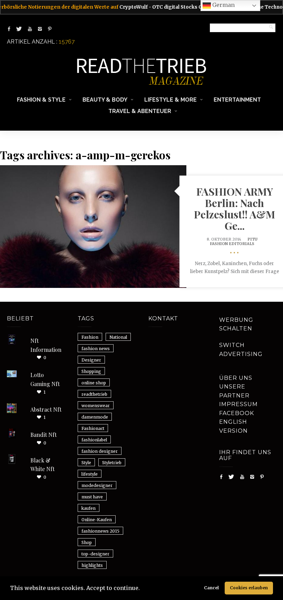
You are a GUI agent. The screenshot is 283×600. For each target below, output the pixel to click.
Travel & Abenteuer (139, 111)
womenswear (95, 405)
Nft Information (45, 345)
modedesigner (97, 485)
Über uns (235, 378)
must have (92, 496)
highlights (92, 565)
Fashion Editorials (232, 243)
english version (233, 426)
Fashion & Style (41, 99)
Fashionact (92, 428)
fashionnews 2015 (100, 531)
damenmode (94, 417)
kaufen (88, 508)
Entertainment (237, 99)
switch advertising (241, 349)
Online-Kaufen (96, 519)
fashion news (95, 348)
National (118, 337)
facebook (236, 413)
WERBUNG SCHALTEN (236, 324)
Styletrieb (111, 462)
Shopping (91, 371)
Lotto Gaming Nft (45, 379)
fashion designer (99, 451)
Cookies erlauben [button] (249, 587)
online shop (93, 382)
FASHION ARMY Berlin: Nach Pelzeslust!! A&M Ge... (234, 209)
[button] (142, 589)
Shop (86, 542)
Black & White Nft (42, 465)
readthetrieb (94, 394)
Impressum (238, 404)
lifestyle (89, 474)
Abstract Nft (45, 409)
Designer (91, 360)
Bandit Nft (43, 434)
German (223, 4)
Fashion (89, 337)
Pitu (252, 239)
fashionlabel (94, 439)
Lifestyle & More (170, 99)
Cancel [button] (211, 587)
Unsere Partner (234, 391)
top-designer (95, 553)
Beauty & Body (104, 99)
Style (86, 462)
